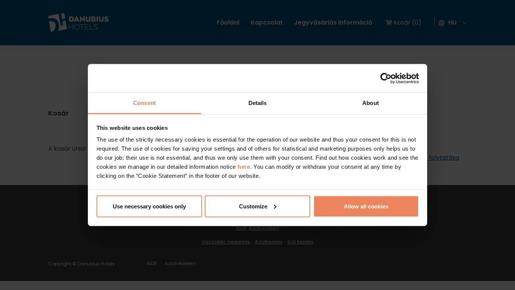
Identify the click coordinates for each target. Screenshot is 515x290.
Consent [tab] (144, 103)
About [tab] (370, 103)
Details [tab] (257, 103)
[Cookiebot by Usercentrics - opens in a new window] (386, 78)
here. (245, 167)
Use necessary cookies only (149, 206)
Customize (253, 206)
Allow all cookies (366, 206)
